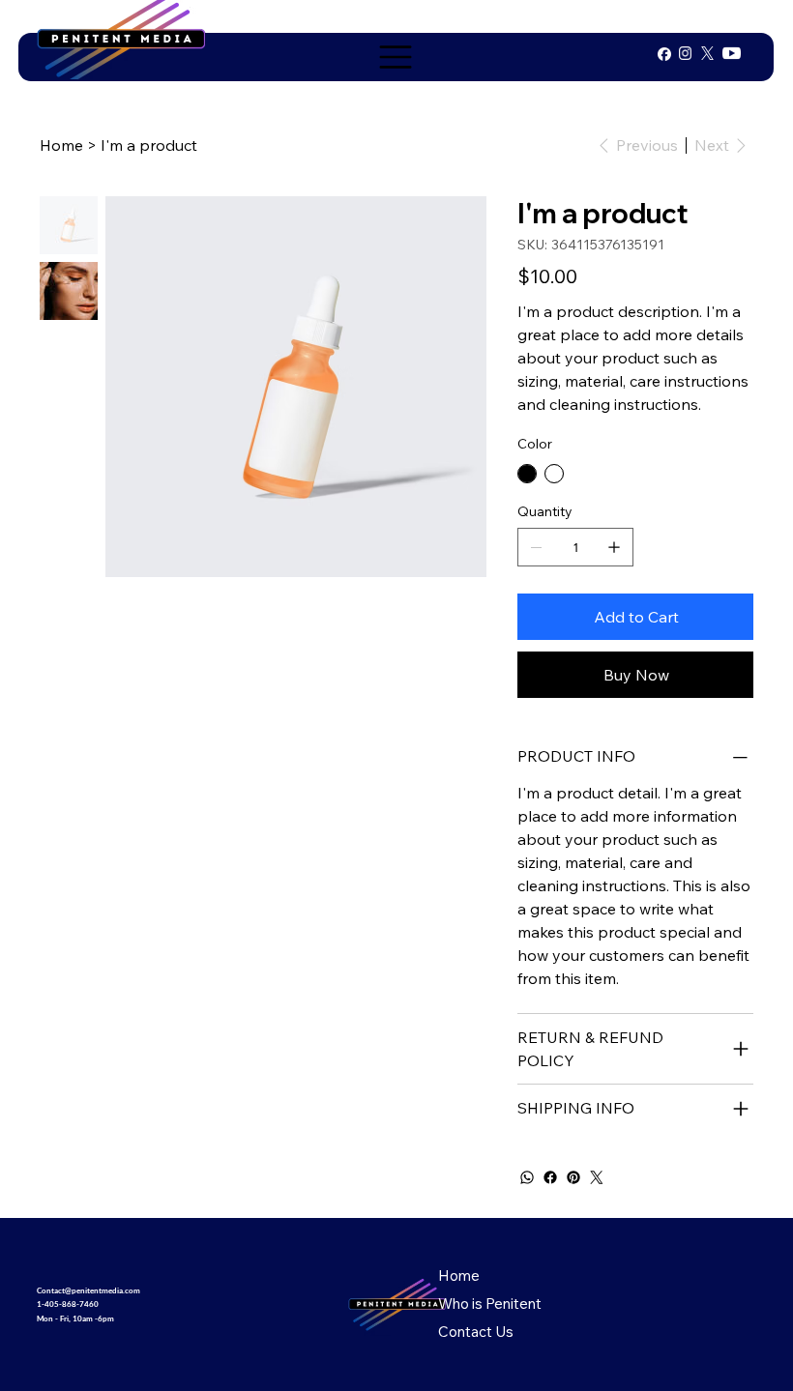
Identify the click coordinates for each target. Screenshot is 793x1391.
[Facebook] (550, 1177)
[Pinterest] (573, 1177)
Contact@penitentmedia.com (88, 1290)
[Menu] (396, 57)
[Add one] (614, 547)
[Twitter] (596, 1177)
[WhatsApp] (527, 1177)
